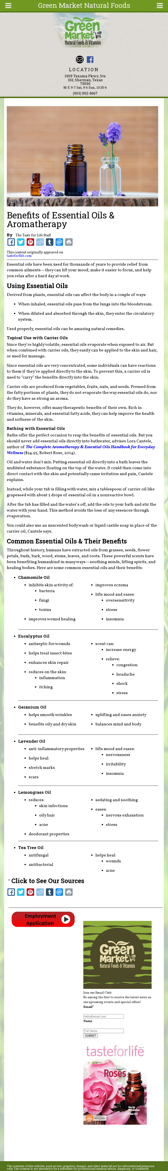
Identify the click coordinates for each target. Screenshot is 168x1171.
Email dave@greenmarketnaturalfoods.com (80, 59)
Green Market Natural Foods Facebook (90, 59)
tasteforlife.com (19, 256)
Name (87, 1021)
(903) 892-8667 (85, 93)
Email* (88, 1007)
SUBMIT (90, 1035)
